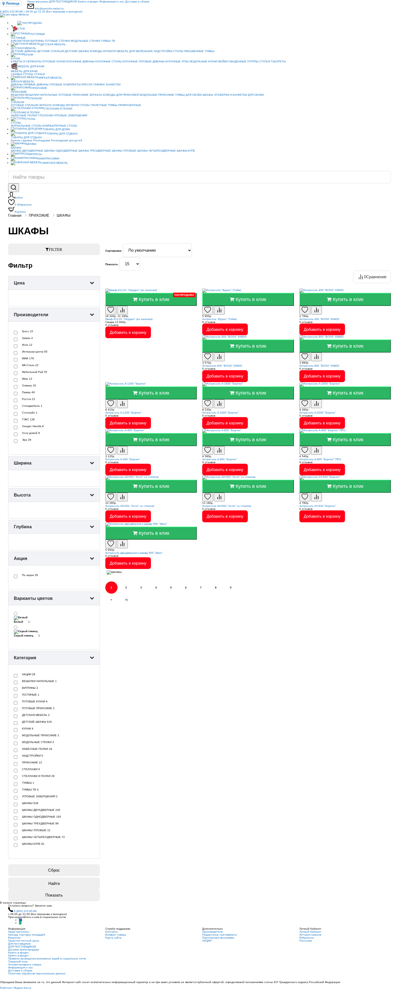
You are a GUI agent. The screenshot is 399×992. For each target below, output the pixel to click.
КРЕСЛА (87, 84)
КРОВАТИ (109, 51)
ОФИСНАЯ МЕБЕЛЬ (55, 162)
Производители (31, 314)
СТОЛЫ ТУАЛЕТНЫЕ (93, 105)
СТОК (21, 28)
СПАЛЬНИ (35, 98)
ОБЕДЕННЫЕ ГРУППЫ (243, 61)
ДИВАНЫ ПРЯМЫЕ (23, 84)
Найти (54, 883)
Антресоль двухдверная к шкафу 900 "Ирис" (134, 552)
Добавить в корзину (128, 332)
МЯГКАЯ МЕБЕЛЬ (50, 77)
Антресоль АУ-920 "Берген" (317, 505)
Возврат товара (115, 934)
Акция (20, 558)
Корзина (20, 211)
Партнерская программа (218, 937)
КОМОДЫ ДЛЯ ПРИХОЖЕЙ (121, 94)
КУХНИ (28, 54)
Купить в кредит (88, 1)
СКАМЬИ (16, 74)
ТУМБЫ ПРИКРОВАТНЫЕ (124, 105)
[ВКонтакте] (20, 920)
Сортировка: (113, 250)
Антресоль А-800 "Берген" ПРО (320, 459)
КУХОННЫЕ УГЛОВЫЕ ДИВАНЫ (143, 61)
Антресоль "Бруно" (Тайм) (219, 319)
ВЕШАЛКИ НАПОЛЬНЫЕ (41, 94)
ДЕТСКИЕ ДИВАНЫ (23, 51)
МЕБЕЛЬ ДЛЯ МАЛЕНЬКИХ (135, 51)
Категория (25, 657)
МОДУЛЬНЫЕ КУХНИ (203, 61)
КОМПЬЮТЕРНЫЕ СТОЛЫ (59, 125)
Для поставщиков (19, 943)
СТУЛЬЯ (264, 61)
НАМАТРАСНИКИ (48, 158)
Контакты (111, 931)
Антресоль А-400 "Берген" (122, 459)
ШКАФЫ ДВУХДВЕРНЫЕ (27, 150)
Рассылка (305, 940)
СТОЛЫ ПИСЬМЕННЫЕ (188, 51)
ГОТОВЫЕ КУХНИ (53, 61)
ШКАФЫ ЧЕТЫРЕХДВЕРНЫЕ (156, 150)
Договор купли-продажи (23, 949)
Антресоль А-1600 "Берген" (220, 412)
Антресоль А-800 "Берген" (219, 459)
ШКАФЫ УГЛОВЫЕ (124, 150)
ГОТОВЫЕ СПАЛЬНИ (24, 105)
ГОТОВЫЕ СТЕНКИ (57, 40)
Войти (19, 197)
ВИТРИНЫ (37, 40)
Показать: (112, 264)
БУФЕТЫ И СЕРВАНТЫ (26, 61)
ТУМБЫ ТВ (108, 40)
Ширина (22, 463)
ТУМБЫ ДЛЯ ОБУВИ (188, 94)
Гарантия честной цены (23, 940)
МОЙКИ (223, 61)
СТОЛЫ (28, 74)
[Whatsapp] (20, 922)
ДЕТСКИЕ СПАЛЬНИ (50, 51)
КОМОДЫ (96, 51)
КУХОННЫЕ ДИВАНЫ (80, 61)
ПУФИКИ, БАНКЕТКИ (107, 84)
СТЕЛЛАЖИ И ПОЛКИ (58, 108)
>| (126, 599)
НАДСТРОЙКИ (163, 51)
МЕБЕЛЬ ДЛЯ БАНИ (31, 66)
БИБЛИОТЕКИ (20, 40)
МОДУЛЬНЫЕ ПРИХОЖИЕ (157, 94)
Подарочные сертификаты (219, 934)
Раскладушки (41, 140)
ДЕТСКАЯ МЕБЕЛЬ (53, 44)
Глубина (23, 526)
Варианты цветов (33, 598)
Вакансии (14, 937)
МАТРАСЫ (35, 154)
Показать (54, 895)
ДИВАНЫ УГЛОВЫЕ (49, 84)
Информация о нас (111, 1)
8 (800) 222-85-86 (41, 11)
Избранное (23, 204)
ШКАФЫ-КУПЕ (186, 150)
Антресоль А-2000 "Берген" (317, 412)
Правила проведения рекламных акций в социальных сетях (47, 958)
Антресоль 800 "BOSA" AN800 (319, 365)
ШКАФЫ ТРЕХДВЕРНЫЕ (94, 150)
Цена (19, 283)
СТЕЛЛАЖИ (45, 115)
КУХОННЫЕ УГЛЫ (177, 61)
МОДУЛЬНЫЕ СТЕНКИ (85, 40)
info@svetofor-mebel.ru (49, 8)
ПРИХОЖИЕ (39, 88)
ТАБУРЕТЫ (278, 61)
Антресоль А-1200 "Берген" (123, 412)
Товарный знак (17, 961)
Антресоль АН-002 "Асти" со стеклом (226, 505)
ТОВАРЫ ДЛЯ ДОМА (56, 129)
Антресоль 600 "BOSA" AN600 (222, 365)
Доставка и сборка (137, 1)
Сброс (54, 870)
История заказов (310, 934)
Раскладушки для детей (66, 140)
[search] (13, 187)
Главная (14, 215)
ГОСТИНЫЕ (37, 34)
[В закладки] (110, 310)
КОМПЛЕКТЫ (72, 84)
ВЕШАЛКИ (17, 94)
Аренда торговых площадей (26, 934)
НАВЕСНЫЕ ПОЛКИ (24, 115)
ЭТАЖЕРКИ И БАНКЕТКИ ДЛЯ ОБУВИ (239, 94)
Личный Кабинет (310, 931)
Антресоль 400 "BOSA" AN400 (319, 319)
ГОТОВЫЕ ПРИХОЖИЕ (73, 94)
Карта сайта (113, 937)
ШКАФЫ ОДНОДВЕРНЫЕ (61, 150)
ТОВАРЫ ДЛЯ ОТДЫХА (62, 133)
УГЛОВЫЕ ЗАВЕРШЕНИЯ (70, 115)
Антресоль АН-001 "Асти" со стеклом (129, 505)
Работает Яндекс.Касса (15, 987)
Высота (22, 495)
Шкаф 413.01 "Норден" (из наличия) (129, 319)
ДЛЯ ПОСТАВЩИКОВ (63, 1)
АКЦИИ (206, 940)
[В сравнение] (122, 310)
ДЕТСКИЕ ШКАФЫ (77, 51)
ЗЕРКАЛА (95, 94)
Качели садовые (21, 140)
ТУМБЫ (209, 51)
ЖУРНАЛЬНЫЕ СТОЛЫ (26, 125)
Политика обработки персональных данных (36, 973)
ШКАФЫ (207, 94)
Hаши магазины (37, 1)
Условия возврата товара (24, 964)
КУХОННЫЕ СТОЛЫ (108, 61)
